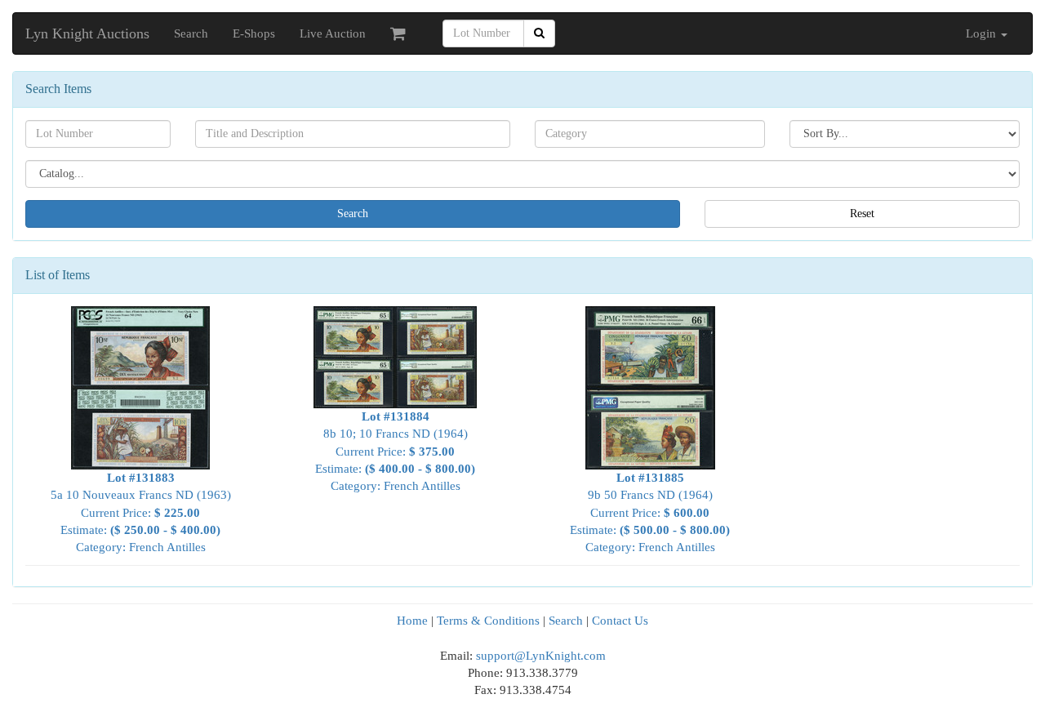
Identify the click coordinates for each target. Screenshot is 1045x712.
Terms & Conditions (488, 620)
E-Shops (254, 33)
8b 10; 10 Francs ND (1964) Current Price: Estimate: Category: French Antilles (395, 451)
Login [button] (982, 33)
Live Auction (333, 33)
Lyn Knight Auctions (87, 33)
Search (191, 33)
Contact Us (620, 620)
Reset (862, 213)
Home (412, 620)
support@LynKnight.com (541, 655)
